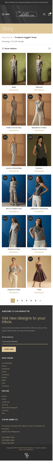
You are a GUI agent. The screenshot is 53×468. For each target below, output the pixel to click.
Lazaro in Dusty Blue (14, 168)
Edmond (39, 87)
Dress (4, 366)
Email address (7, 337)
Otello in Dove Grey (13, 128)
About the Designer (10, 407)
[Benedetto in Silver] (39, 109)
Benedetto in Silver (39, 128)
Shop (4, 399)
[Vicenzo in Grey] (14, 231)
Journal (5, 405)
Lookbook (5, 402)
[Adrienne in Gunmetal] (39, 191)
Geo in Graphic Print (14, 209)
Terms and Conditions (26, 450)
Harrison (39, 168)
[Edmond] (39, 69)
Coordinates (7, 363)
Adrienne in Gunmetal (39, 209)
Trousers (5, 386)
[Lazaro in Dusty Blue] (14, 150)
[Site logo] (26, 14)
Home (4, 396)
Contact (5, 410)
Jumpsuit (5, 374)
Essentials (6, 369)
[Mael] (14, 69)
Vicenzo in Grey (14, 249)
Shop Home (7, 37)
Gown (4, 372)
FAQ (3, 413)
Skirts (4, 380)
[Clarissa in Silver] (14, 272)
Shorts (4, 377)
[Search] (44, 14)
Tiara (39, 290)
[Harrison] (39, 150)
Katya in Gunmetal (39, 249)
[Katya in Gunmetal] (39, 231)
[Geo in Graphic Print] (14, 191)
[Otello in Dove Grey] (14, 109)
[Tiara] (39, 272)
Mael (14, 87)
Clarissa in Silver (14, 290)
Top (3, 383)
